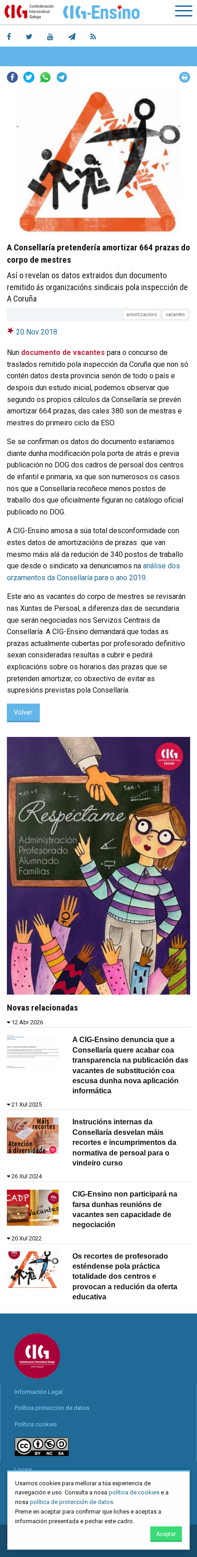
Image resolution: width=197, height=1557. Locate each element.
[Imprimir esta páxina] (184, 77)
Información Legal (39, 1391)
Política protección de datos (52, 1407)
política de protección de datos (71, 1502)
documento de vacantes (63, 352)
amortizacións (141, 314)
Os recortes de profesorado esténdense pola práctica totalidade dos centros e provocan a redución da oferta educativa (124, 1276)
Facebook (12, 77)
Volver (23, 712)
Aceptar (166, 1534)
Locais (23, 1469)
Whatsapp (45, 77)
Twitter (28, 77)
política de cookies (134, 1492)
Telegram (61, 77)
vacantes (175, 314)
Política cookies (36, 1424)
